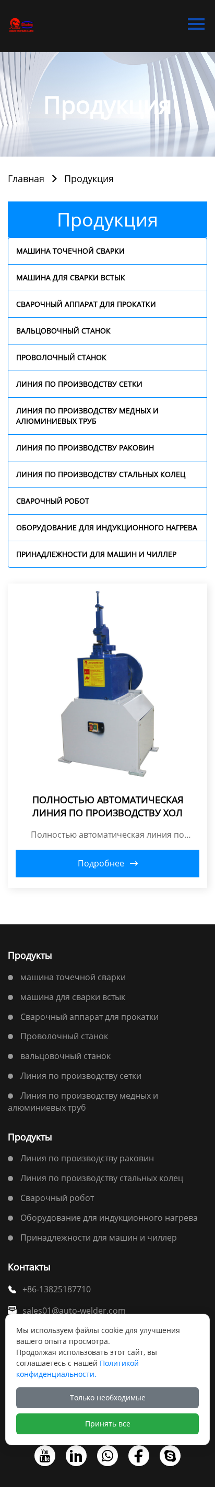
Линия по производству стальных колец (100, 474)
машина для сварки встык (70, 277)
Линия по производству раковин (85, 448)
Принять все (107, 1424)
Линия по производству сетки (79, 384)
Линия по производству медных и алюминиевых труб (87, 416)
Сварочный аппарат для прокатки (86, 304)
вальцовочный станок (63, 331)
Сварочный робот (52, 501)
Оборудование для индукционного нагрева (106, 527)
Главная (26, 178)
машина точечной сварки (70, 251)
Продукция (89, 178)
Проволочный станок (61, 357)
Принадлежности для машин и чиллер (96, 554)
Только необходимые (108, 1397)
